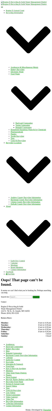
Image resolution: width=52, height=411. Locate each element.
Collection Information (14, 403)
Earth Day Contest (18, 261)
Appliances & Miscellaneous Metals (24, 67)
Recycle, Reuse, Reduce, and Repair (20, 379)
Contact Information (18, 270)
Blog (8, 351)
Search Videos (11, 386)
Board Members (17, 267)
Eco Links (10, 362)
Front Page (10, 366)
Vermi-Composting (22, 125)
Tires (12, 138)
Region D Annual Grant (15, 10)
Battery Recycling (17, 69)
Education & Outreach (14, 364)
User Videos (10, 393)
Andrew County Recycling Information (26, 197)
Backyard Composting (24, 123)
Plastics (13, 134)
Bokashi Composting (23, 127)
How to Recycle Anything (16, 368)
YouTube (11, 274)
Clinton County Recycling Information (25, 202)
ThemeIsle (47, 410)
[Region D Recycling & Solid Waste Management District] (24, 3)
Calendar (14, 263)
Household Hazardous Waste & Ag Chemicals (28, 130)
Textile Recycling (17, 136)
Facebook (9, 272)
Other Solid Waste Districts (16, 373)
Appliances (10, 344)
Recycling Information (14, 401)
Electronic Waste (17, 72)
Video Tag (10, 399)
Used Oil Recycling (18, 141)
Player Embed (11, 377)
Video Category (12, 397)
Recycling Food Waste (14, 382)
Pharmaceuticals (17, 132)
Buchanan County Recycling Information (26, 200)
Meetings (14, 265)
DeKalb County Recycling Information (26, 204)
